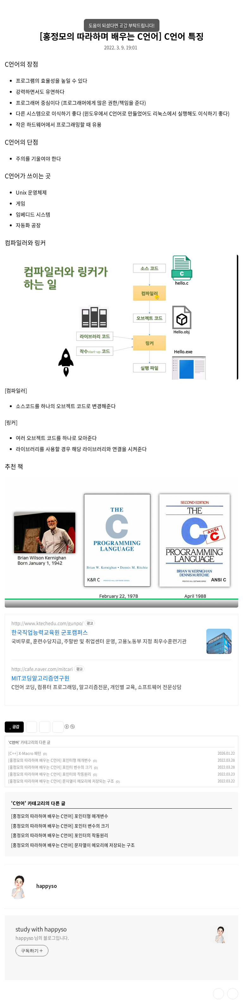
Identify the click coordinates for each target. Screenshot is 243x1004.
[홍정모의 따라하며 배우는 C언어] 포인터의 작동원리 (49, 774)
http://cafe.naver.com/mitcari (42, 669)
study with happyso (41, 929)
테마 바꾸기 (218, 993)
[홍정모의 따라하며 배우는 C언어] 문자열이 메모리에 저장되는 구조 (61, 781)
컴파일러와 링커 (25, 242)
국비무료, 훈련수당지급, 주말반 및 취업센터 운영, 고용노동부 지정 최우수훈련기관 (99, 641)
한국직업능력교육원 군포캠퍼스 (49, 632)
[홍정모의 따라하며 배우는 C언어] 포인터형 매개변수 (49, 760)
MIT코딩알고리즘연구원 (40, 678)
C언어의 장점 (21, 64)
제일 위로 (232, 993)
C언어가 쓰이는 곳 (28, 175)
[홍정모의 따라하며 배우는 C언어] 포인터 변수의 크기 (50, 767)
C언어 (121, 25)
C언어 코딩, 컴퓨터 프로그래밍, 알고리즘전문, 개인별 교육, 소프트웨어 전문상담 (96, 686)
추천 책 (14, 466)
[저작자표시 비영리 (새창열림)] (69, 726)
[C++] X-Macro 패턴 (24, 753)
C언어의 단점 (21, 142)
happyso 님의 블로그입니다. (42, 938)
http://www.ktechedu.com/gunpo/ (47, 623)
